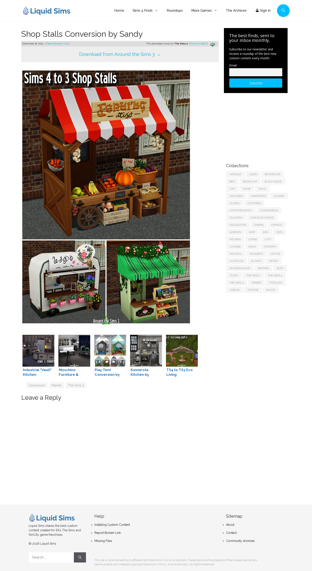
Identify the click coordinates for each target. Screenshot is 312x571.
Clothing (254, 203)
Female (276, 224)
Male (252, 246)
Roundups (175, 10)
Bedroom (250, 181)
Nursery (256, 253)
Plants (256, 261)
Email (233, 65)
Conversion (37, 385)
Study (234, 275)
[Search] (80, 557)
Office (275, 253)
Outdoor (236, 261)
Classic (279, 196)
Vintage (253, 289)
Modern (270, 246)
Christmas (258, 196)
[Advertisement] (258, 126)
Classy (234, 203)
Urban (234, 289)
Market (56, 385)
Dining (259, 224)
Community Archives (240, 541)
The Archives (236, 10)
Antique (235, 174)
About (230, 524)
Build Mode (273, 181)
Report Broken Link (57, 43)
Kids (279, 232)
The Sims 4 (236, 282)
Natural (235, 253)
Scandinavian (239, 268)
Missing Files (103, 541)
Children (236, 196)
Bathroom (272, 174)
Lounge (235, 246)
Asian (253, 174)
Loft (268, 239)
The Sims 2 (253, 275)
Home (119, 10)
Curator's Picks (262, 217)
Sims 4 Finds (143, 10)
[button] (283, 10)
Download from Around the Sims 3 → (120, 54)
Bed (232, 181)
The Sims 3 (76, 385)
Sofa (280, 268)
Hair (252, 232)
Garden (235, 232)
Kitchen (235, 239)
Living (252, 239)
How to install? (198, 43)
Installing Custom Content (112, 524)
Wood (270, 289)
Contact (231, 532)
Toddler (275, 282)
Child (262, 188)
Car (232, 188)
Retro (273, 261)
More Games (201, 10)
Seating (263, 268)
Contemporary (240, 210)
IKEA (266, 232)
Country (236, 217)
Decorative (237, 224)
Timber (256, 282)
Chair (247, 188)
